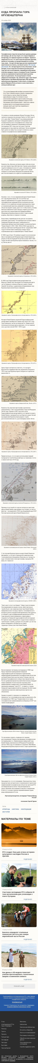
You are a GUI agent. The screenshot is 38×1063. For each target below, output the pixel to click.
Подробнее (28, 859)
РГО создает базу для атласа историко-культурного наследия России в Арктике (18, 854)
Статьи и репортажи (10, 7)
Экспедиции (4, 1040)
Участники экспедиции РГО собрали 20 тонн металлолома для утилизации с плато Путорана (18, 894)
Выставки (4, 1045)
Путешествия (5, 1037)
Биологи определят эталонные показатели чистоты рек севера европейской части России (15, 934)
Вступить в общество (26, 1030)
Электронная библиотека (27, 1027)
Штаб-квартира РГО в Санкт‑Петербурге (7, 1025)
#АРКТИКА (15, 809)
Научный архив (5, 1048)
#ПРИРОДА (6, 809)
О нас (3, 1021)
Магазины (23, 1021)
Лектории (4, 1042)
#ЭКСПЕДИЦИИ (26, 809)
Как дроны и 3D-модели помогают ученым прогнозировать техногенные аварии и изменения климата (18, 974)
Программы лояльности (27, 1035)
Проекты (3, 1034)
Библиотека (23, 1024)
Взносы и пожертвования (27, 1032)
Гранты (3, 1031)
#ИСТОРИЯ (6, 812)
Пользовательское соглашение (25, 1043)
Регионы (3, 1028)
